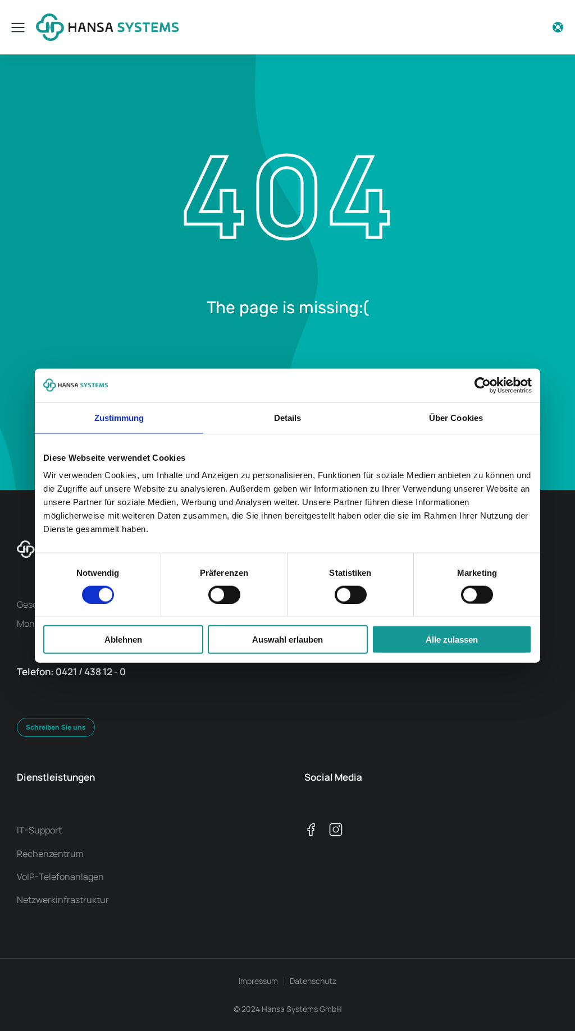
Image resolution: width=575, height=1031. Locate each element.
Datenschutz (313, 980)
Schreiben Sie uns (56, 727)
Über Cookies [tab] (456, 417)
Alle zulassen (452, 639)
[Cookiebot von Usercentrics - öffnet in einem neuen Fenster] (482, 385)
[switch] (224, 594)
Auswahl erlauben (287, 639)
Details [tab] (288, 417)
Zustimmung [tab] (119, 417)
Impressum (258, 980)
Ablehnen (123, 639)
